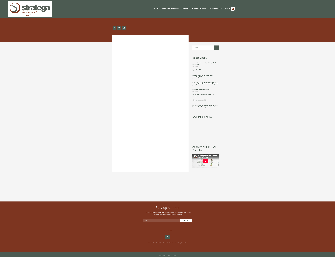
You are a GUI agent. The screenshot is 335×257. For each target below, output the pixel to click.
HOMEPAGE (156, 9)
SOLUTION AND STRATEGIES (199, 9)
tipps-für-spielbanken (198, 70)
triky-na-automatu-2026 (199, 100)
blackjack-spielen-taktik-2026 (201, 89)
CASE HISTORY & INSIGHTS (215, 9)
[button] (114, 28)
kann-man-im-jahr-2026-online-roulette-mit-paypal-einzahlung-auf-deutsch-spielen (205, 83)
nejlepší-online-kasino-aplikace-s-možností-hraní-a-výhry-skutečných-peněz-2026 (205, 106)
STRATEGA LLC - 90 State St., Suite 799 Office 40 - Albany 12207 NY (167, 243)
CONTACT (227, 9)
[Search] (216, 47)
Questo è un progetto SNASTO (167, 255)
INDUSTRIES (186, 9)
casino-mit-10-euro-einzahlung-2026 (203, 94)
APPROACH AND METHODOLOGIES (170, 9)
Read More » (195, 66)
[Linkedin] (233, 9)
